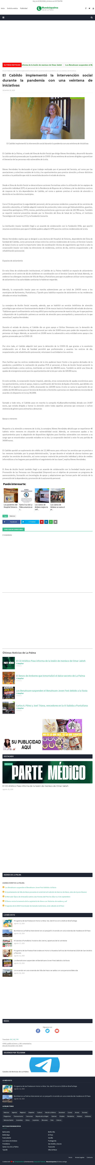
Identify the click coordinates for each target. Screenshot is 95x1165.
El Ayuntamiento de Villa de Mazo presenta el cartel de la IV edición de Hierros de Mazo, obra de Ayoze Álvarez (45, 892)
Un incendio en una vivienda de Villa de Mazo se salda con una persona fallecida (46, 970)
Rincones (45, 1120)
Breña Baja (6, 1135)
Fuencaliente (6, 1138)
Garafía (50, 1138)
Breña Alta (51, 1132)
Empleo (62, 1116)
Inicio (4, 71)
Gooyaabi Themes (39, 1162)
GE (14, 1039)
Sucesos (84, 1112)
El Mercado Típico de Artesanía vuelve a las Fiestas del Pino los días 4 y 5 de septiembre (37, 897)
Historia (79, 1116)
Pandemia (70, 1116)
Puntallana (6, 1144)
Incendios (19, 1120)
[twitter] (89, 8)
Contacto (90, 1157)
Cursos (70, 1112)
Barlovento (6, 1132)
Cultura (39, 1112)
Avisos (77, 1112)
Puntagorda (52, 1141)
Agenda (14, 1112)
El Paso (50, 1135)
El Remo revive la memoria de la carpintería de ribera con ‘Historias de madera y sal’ (35, 901)
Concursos (29, 1116)
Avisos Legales (79, 1157)
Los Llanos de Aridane (9, 1141)
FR (17, 1039)
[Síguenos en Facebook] (38, 1032)
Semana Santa (8, 1120)
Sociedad (62, 1112)
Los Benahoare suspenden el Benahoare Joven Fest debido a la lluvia (51, 690)
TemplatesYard (19, 1162)
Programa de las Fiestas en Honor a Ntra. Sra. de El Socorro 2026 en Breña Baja (45, 921)
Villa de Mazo (52, 1150)
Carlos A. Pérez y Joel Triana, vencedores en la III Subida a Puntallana (52, 705)
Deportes (31, 1112)
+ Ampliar (20, 663)
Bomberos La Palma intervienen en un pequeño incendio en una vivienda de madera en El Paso (52, 931)
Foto (52, 1120)
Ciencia (58, 1120)
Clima (27, 1120)
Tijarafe (4, 1150)
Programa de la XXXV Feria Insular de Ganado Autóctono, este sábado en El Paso (34, 906)
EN (11, 1039)
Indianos (88, 1116)
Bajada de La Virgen (42, 1116)
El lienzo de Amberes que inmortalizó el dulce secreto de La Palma (50, 675)
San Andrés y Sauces (54, 1144)
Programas (7, 1116)
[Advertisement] (47, 41)
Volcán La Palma (50, 1112)
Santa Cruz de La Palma (10, 1147)
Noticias (10, 71)
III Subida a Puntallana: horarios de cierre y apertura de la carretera (40, 941)
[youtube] (93, 8)
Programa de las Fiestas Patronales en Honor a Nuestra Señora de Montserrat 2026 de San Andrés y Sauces (53, 952)
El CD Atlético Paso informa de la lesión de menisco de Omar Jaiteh (50, 660)
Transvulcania (18, 1116)
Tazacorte (51, 1147)
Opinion (54, 1116)
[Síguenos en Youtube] (57, 1032)
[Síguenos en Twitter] (47, 1032)
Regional (22, 1112)
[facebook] (86, 8)
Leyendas (36, 1120)
